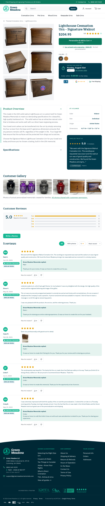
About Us (64, 453)
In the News (65, 466)
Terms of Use (65, 472)
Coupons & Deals (44, 459)
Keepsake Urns (66, 15)
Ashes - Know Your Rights (45, 466)
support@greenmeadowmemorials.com (20, 476)
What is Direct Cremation (43, 472)
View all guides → (44, 480)
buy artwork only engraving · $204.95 (78, 47)
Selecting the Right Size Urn (47, 454)
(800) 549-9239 (12, 467)
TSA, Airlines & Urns (45, 477)
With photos (71, 244)
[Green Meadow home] (11, 8)
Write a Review (12, 236)
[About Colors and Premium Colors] (66, 54)
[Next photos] (101, 187)
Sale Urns (80, 15)
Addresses (87, 459)
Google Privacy (66, 498)
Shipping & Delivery (68, 456)
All (62, 244)
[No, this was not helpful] (41, 275)
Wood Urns (52, 15)
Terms (40, 498)
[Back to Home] (4, 21)
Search (73, 9)
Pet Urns (41, 15)
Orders (85, 456)
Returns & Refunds (67, 459)
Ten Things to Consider (47, 462)
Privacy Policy (65, 475)
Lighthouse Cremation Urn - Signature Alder (66, 59)
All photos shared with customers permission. (70, 197)
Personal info (88, 453)
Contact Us (64, 469)
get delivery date (81, 70)
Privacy (35, 498)
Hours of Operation (67, 463)
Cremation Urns (27, 15)
